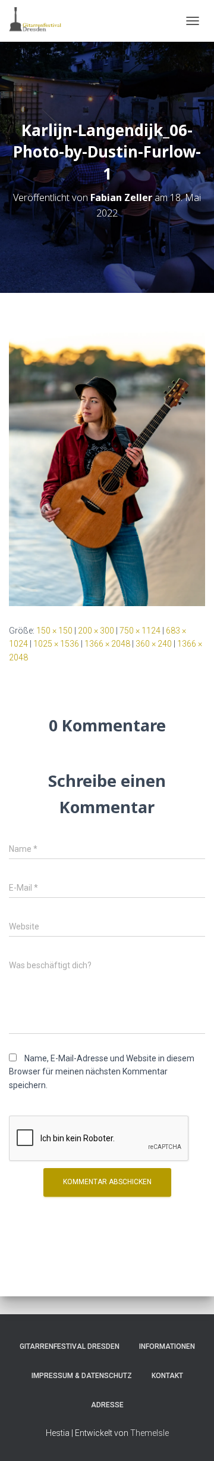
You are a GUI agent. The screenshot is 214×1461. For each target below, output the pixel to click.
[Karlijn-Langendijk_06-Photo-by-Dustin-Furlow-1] (107, 457)
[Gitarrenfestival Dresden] (39, 21)
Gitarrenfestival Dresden (69, 1346)
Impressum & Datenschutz (82, 1376)
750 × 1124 (139, 630)
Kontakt (167, 1376)
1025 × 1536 (56, 643)
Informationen (167, 1346)
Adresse (107, 1405)
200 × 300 (96, 630)
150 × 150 (54, 630)
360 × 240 (154, 643)
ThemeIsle (149, 1433)
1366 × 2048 (107, 643)
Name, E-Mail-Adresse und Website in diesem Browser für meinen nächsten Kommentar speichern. (101, 1072)
